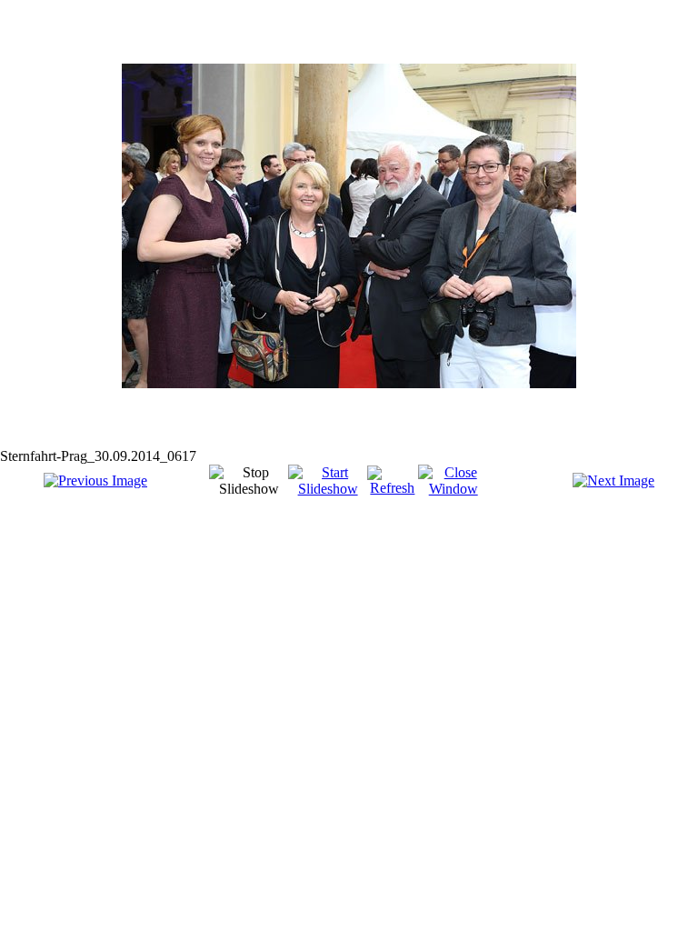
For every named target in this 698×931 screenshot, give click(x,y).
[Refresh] (392, 488)
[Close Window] (453, 488)
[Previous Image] (95, 480)
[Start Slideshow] (327, 488)
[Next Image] (613, 480)
